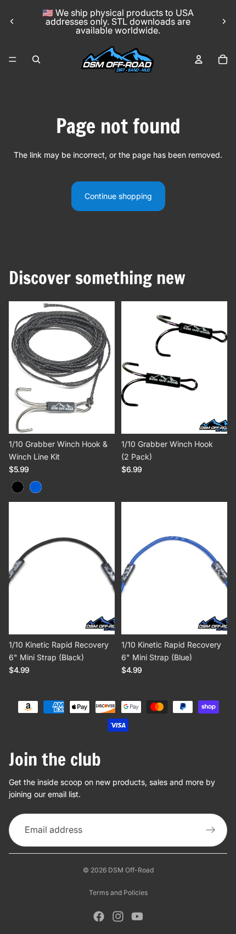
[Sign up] (210, 830)
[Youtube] (137, 916)
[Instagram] (118, 916)
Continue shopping (118, 196)
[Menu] (12, 59)
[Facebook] (98, 916)
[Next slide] (224, 21)
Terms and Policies (118, 892)
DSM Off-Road (131, 870)
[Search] (36, 59)
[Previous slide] (12, 21)
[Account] (199, 59)
